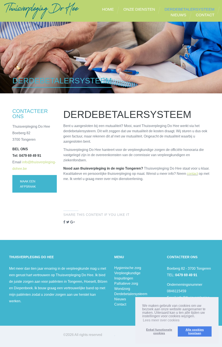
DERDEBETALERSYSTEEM (189, 9)
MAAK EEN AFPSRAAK (28, 184)
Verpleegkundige (127, 273)
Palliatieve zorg (126, 283)
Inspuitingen (123, 278)
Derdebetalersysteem (130, 294)
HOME (108, 9)
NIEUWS (178, 15)
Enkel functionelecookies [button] (159, 331)
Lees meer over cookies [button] (161, 320)
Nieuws (120, 299)
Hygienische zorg (127, 268)
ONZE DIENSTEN (139, 9)
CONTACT (205, 15)
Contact (120, 304)
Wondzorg (122, 289)
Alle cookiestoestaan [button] (195, 331)
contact (192, 173)
